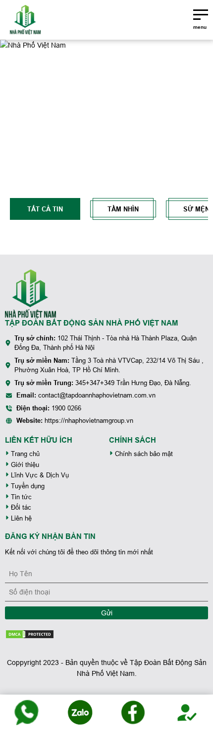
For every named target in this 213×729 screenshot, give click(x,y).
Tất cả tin (45, 209)
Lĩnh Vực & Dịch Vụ (39, 475)
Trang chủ (24, 454)
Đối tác (20, 507)
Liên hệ (20, 518)
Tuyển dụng (27, 486)
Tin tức (20, 497)
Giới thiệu (24, 464)
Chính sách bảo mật (143, 454)
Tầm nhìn (123, 209)
